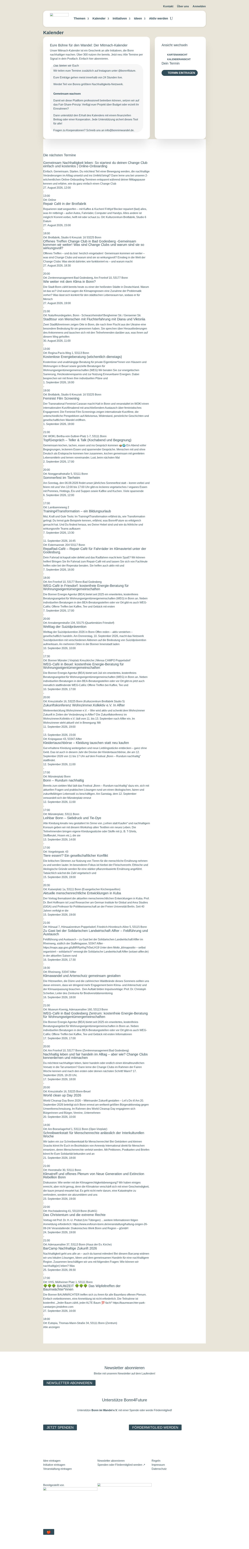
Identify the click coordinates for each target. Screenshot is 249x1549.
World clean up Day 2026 (62, 1095)
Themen (79, 18)
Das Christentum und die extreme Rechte (74, 1215)
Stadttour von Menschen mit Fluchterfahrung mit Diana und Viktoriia (94, 319)
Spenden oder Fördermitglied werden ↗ (121, 1464)
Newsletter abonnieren (69, 1383)
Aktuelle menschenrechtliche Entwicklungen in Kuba (82, 893)
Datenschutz (159, 1468)
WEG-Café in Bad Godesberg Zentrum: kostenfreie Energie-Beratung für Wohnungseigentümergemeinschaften (95, 1015)
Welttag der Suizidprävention (64, 626)
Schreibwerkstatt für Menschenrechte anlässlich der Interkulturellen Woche (93, 1134)
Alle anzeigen (51, 1327)
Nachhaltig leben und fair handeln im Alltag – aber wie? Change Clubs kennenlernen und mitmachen (95, 1056)
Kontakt (168, 6)
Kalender (99, 18)
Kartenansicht (177, 54)
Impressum (158, 1464)
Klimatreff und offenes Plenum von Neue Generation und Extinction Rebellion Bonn (93, 1175)
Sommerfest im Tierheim (61, 477)
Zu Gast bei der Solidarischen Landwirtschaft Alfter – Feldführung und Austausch (95, 932)
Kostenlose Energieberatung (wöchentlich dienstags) (82, 357)
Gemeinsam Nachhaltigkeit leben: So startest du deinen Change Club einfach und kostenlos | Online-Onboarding (95, 164)
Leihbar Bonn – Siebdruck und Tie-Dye (72, 818)
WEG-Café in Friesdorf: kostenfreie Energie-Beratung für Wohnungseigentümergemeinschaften (86, 587)
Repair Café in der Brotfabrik (64, 204)
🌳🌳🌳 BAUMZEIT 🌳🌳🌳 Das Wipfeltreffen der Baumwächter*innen (82, 1287)
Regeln (156, 1460)
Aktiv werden (158, 18)
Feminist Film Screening (61, 398)
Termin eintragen (181, 72)
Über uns (183, 6)
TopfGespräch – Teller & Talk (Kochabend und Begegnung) (87, 440)
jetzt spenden (60, 1427)
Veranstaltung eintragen (57, 1468)
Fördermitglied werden (155, 1427)
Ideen (138, 18)
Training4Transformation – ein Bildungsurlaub (77, 511)
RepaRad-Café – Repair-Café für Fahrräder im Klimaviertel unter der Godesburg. (94, 550)
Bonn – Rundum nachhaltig (63, 780)
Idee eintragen (51, 1460)
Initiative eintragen (54, 1464)
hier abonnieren (98, 58)
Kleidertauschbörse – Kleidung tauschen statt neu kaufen (86, 743)
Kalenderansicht (179, 59)
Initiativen (120, 18)
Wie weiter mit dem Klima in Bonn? (69, 281)
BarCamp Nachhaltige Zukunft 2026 (70, 1248)
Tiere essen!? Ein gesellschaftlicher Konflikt (75, 855)
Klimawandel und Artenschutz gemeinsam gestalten (82, 976)
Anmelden (199, 6)
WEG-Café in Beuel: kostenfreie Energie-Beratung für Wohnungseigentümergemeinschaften (83, 665)
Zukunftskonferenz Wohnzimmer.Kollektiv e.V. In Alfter (84, 705)
